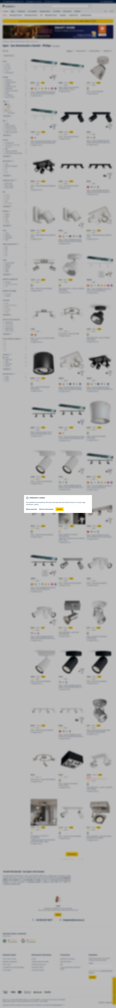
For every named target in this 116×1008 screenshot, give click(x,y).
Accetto (59, 509)
